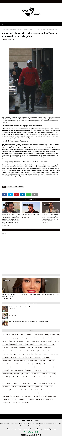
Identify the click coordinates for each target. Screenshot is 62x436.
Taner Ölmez (34, 393)
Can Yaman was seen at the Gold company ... (19, 314)
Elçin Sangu (14, 357)
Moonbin (35, 380)
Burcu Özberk (29, 344)
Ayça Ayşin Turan (26, 338)
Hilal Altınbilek (15, 367)
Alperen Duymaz (39, 334)
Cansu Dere (30, 347)
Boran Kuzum (35, 341)
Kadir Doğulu (38, 370)
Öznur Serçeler (30, 399)
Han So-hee (29, 364)
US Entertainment (26, 396)
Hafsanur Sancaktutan (8, 364)
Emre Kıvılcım (29, 357)
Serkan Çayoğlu (25, 389)
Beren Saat (55, 338)
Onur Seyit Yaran (43, 383)
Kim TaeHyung (35, 373)
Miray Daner (21, 380)
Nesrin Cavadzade (7, 383)
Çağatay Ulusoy (52, 396)
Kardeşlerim (46, 370)
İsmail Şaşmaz (16, 402)
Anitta (46, 334)
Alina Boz (23, 334)
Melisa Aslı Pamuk (16, 376)
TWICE (27, 393)
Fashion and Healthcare (19, 360)
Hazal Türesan (6, 367)
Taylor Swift (52, 393)
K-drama (50, 367)
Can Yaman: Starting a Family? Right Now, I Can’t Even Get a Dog (30, 215)
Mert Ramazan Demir (37, 376)
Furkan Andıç (42, 360)
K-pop (11, 370)
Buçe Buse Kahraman (40, 344)
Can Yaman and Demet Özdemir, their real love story (22, 306)
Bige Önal (12, 341)
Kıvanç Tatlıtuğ (6, 376)
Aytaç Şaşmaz (16, 338)
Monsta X (28, 380)
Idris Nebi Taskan (25, 367)
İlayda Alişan (49, 399)
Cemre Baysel (47, 347)
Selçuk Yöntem (48, 386)
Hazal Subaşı (53, 364)
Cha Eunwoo (6, 351)
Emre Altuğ (21, 357)
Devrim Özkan (51, 351)
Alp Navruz (29, 334)
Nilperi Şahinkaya (32, 383)
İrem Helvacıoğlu (7, 402)
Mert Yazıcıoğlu (48, 376)
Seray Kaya (5, 389)
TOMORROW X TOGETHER (8, 393)
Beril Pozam (5, 341)
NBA (49, 380)
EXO (33, 354)
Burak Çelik (13, 344)
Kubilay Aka (44, 373)
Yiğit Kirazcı (35, 396)
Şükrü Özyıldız (25, 402)
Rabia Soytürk (22, 386)
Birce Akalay (20, 341)
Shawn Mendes (35, 389)
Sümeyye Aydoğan (45, 389)
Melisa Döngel (26, 376)
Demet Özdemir (42, 351)
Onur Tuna (52, 383)
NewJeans (16, 383)
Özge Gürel (14, 399)
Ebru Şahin (38, 354)
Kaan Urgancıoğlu (19, 370)
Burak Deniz (5, 344)
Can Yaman (10, 186)
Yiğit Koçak (43, 396)
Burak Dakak (56, 341)
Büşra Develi (5, 347)
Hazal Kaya (44, 364)
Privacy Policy (28, 432)
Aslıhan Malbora (7, 338)
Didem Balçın (6, 354)
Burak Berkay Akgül (46, 341)
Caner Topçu (22, 347)
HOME (36, 432)
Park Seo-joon (6, 386)
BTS (34, 338)
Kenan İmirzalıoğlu (7, 373)
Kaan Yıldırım (29, 370)
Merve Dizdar (6, 380)
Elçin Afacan (6, 357)
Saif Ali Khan (31, 386)
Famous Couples (7, 360)
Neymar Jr (23, 383)
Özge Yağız (22, 399)
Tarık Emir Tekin (43, 393)
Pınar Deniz (14, 386)
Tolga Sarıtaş (6, 396)
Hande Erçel (37, 364)
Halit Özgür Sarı (20, 364)
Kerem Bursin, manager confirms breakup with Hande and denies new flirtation (28, 321)
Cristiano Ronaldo (24, 351)
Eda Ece (46, 354)
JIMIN (32, 367)
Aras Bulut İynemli (54, 334)
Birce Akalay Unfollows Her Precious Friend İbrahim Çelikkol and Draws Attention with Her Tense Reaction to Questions (30, 295)
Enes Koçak (38, 357)
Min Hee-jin (13, 380)
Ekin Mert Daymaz (54, 354)
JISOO (37, 367)
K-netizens (5, 370)
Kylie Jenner (52, 373)
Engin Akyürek (46, 357)
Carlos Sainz (38, 347)
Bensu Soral (48, 338)
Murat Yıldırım (43, 380)
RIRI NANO (5, 39)
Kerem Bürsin (17, 373)
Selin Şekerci (39, 386)
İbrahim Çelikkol (40, 399)
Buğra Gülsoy (51, 344)
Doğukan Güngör (26, 354)
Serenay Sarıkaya (14, 389)
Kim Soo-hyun (25, 373)
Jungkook (43, 367)
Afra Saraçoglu (6, 334)
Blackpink (28, 341)
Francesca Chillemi (32, 360)
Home (3, 29)
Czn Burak (33, 351)
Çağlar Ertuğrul (6, 399)
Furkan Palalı (51, 360)
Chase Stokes (14, 351)
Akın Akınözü (15, 334)
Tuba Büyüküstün (15, 396)
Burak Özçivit (21, 344)
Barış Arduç (40, 338)
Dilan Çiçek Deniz (15, 354)
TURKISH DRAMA (9, 29)
